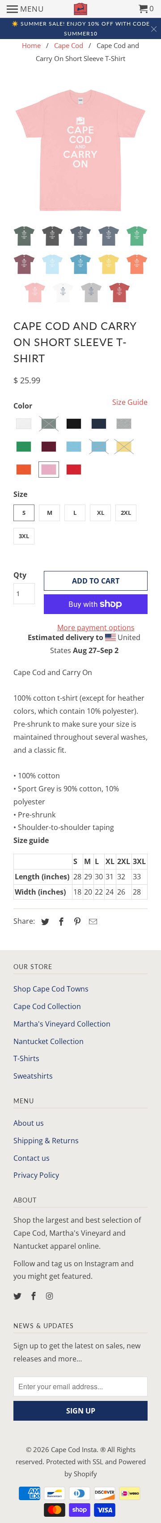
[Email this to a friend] (92, 921)
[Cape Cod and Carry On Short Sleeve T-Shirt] (80, 151)
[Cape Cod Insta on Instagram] (50, 1295)
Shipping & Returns (46, 1141)
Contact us (31, 1158)
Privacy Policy (36, 1175)
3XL (24, 536)
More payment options (96, 627)
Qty (19, 575)
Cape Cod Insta (74, 1449)
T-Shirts (26, 1058)
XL (100, 513)
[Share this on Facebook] (60, 921)
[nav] (25, 9)
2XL (126, 513)
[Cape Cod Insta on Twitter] (18, 1295)
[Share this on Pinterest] (76, 921)
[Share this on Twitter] (44, 921)
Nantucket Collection (48, 1041)
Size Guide (130, 402)
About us (28, 1123)
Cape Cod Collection (47, 1006)
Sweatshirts (33, 1076)
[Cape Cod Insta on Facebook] (34, 1295)
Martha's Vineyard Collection (61, 1024)
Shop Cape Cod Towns (51, 989)
